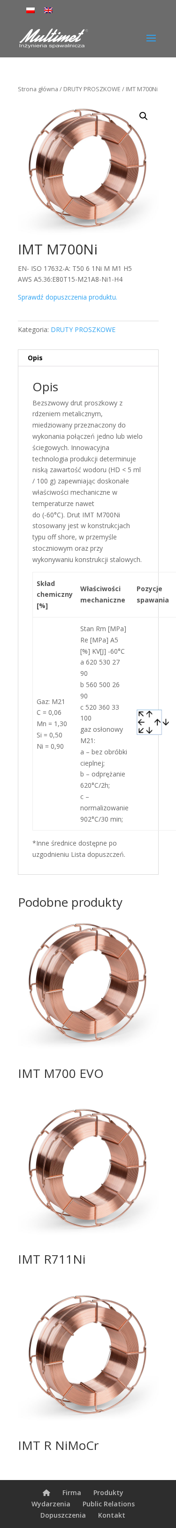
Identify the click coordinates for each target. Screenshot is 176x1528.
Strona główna (38, 89)
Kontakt (111, 1515)
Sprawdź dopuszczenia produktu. (67, 297)
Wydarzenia (50, 1503)
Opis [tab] (35, 357)
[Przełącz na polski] (30, 10)
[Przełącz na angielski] (48, 10)
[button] (143, 116)
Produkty (108, 1492)
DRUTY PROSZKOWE (92, 89)
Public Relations (109, 1503)
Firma (71, 1492)
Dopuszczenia (63, 1515)
